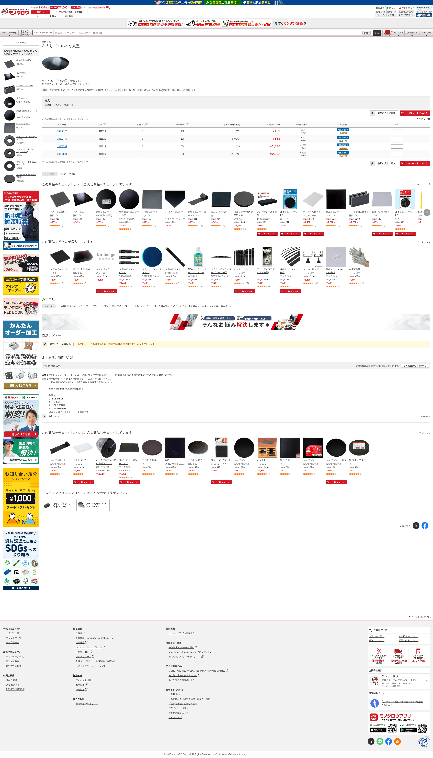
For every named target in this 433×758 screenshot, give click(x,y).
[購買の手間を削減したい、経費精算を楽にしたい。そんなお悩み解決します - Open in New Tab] (236, 322)
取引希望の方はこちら (87, 703)
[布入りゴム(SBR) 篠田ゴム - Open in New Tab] (60, 199)
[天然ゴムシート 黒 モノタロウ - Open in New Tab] (198, 199)
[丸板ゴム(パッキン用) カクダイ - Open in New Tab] (290, 199)
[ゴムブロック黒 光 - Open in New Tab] (221, 199)
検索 (376, 32)
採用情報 (77, 675)
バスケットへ (269, 234)
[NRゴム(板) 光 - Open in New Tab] (290, 448)
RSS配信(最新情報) (15, 689)
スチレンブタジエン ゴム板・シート (218, 306)
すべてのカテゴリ (41, 33)
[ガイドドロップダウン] (406, 13)
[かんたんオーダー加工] (21, 389)
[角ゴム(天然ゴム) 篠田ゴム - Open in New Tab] (83, 257)
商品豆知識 (11, 680)
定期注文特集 (12, 661)
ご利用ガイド (380, 630)
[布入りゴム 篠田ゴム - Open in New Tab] (83, 199)
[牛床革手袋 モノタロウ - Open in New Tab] (359, 257)
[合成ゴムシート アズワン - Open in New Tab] (336, 199)
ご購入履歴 (67, 16)
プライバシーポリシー (180, 708)
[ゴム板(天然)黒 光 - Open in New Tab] (152, 448)
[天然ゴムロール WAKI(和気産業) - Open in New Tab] (60, 448)
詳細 (366, 33)
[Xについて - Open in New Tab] (371, 744)
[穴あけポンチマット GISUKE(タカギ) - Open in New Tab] (221, 448)
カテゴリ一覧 (12, 633)
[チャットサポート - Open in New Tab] (391, 11)
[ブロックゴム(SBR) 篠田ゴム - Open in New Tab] (359, 199)
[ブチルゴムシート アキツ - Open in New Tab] (60, 257)
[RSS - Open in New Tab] (397, 744)
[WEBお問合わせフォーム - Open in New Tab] (380, 11)
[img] (16, 12)
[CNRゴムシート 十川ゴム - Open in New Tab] (152, 199)
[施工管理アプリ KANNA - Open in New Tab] (21, 437)
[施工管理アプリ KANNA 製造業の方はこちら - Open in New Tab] (21, 463)
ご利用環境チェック (178, 713)
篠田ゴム (46, 41)
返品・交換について (408, 640)
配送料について (376, 640)
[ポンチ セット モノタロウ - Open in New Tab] (244, 257)
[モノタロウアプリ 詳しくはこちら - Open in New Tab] (399, 717)
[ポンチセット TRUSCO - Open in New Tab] (267, 448)
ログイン (40, 12)
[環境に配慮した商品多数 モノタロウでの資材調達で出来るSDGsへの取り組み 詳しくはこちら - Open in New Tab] (21, 589)
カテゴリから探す (9, 32)
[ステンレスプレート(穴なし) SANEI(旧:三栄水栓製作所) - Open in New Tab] (152, 257)
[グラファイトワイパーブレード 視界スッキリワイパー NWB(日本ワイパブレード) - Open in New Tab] (221, 257)
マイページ (36, 16)
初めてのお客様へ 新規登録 (70, 12)
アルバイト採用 (83, 680)
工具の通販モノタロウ (72, 306)
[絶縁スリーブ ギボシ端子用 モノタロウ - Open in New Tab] (336, 257)
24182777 (62, 131)
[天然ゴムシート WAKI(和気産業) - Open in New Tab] (106, 199)
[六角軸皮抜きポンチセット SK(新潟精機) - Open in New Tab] (129, 257)
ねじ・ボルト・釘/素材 (97, 306)
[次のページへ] (427, 212)
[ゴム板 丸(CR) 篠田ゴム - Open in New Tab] (198, 448)
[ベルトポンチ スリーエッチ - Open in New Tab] (106, 257)
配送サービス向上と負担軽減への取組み (95, 661)
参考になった (54, 416)
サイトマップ (175, 717)
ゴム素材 (165, 306)
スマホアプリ (12, 685)
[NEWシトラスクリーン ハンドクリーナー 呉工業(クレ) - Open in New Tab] (198, 257)
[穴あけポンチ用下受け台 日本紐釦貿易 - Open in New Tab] (267, 199)
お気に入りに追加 (386, 113)
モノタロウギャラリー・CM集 (91, 666)
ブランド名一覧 (13, 638)
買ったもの (412, 32)
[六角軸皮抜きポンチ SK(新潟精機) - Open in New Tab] (175, 257)
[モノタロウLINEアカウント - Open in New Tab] (380, 744)
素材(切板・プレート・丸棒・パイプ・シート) (134, 306)
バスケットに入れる (418, 113)
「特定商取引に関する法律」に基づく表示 (189, 699)
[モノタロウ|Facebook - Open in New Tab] (388, 744)
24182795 (62, 146)
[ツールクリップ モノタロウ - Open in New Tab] (313, 257)
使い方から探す (13, 666)
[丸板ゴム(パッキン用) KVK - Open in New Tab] (405, 199)
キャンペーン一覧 (15, 656)
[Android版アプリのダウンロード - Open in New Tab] (414, 729)
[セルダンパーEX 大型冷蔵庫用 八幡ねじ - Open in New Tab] (244, 199)
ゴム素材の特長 (67, 173)
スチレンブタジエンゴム (185, 306)
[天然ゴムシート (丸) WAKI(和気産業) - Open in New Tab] (336, 448)
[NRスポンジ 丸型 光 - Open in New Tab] (359, 448)
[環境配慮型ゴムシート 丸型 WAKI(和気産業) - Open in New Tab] (129, 199)
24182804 (62, 154)
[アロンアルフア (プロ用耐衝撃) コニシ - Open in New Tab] (267, 257)
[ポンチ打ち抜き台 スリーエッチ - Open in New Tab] (313, 199)
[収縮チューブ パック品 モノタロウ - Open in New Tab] (290, 257)
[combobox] (207, 33)
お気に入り (426, 32)
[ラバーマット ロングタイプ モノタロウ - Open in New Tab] (129, 448)
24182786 (62, 139)
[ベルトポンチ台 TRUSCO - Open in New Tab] (83, 448)
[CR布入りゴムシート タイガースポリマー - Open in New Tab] (175, 199)
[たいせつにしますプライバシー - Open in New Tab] (424, 742)
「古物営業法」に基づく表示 (183, 703)
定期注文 (53, 16)
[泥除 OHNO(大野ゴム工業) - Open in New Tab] (175, 448)
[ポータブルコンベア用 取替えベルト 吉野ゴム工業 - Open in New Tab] (106, 448)
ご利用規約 (174, 694)
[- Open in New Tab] (378, 656)
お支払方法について (408, 636)
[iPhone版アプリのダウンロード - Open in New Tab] (383, 729)
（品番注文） (24, 33)
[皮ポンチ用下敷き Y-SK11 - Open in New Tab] (382, 199)
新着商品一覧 (12, 642)
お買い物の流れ (376, 636)
